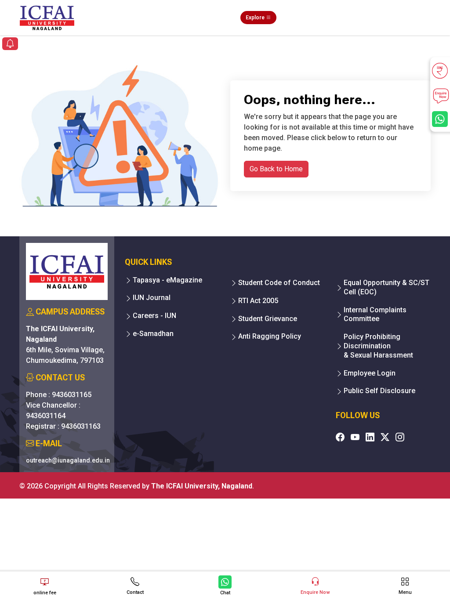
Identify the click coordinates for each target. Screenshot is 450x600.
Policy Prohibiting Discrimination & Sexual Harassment (378, 346)
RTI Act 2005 (258, 300)
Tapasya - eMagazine (167, 280)
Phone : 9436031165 (58, 394)
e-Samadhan (153, 333)
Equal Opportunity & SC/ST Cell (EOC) (386, 287)
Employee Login (370, 373)
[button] (10, 44)
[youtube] (355, 437)
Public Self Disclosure (379, 391)
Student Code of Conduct (279, 282)
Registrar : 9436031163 (63, 426)
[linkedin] (370, 437)
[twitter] (385, 437)
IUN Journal (152, 297)
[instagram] (400, 437)
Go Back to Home (276, 169)
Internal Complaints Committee (375, 314)
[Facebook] (340, 437)
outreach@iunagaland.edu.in (68, 460)
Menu (405, 592)
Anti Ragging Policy (269, 336)
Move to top (221, 558)
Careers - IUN (154, 315)
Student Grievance (267, 318)
